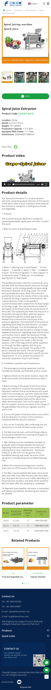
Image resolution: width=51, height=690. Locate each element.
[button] (47, 40)
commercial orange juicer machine (28, 465)
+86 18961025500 (13, 601)
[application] (25, 173)
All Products (30, 10)
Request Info (25, 687)
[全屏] (46, 184)
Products (18, 10)
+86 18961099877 (13, 606)
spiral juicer (7, 427)
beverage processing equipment (22, 368)
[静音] (42, 184)
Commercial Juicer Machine (18, 218)
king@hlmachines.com (19, 616)
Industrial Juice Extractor (29, 285)
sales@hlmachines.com (19, 611)
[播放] (5, 184)
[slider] (24, 184)
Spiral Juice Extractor (15, 198)
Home (9, 10)
